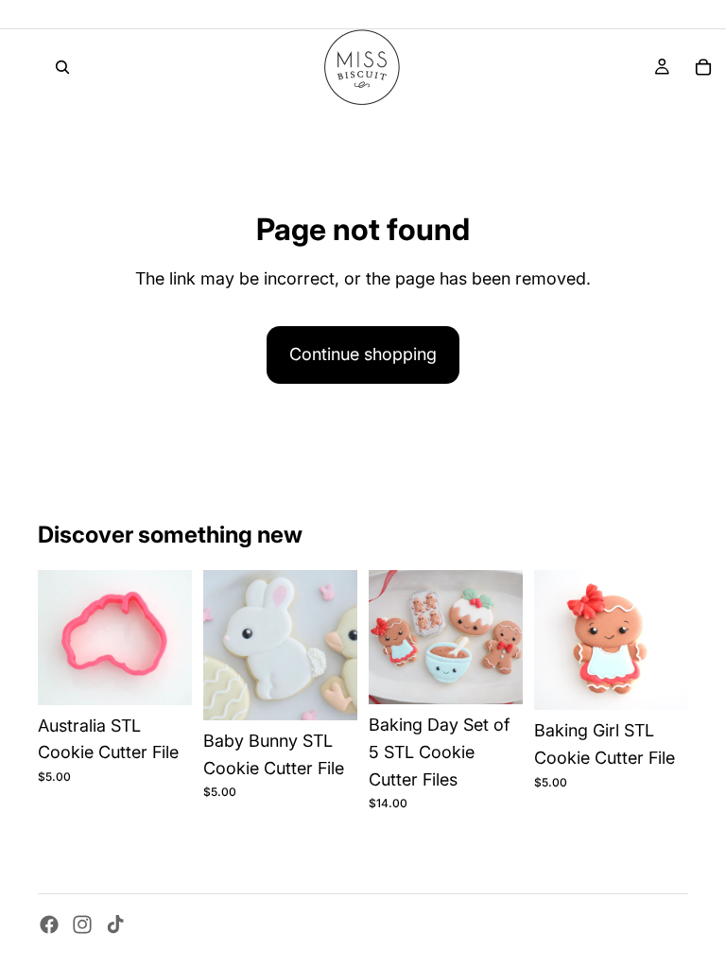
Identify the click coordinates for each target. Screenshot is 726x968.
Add (179, 674)
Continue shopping (363, 354)
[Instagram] (82, 924)
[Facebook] (49, 924)
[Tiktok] (115, 924)
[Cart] (703, 67)
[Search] (62, 67)
